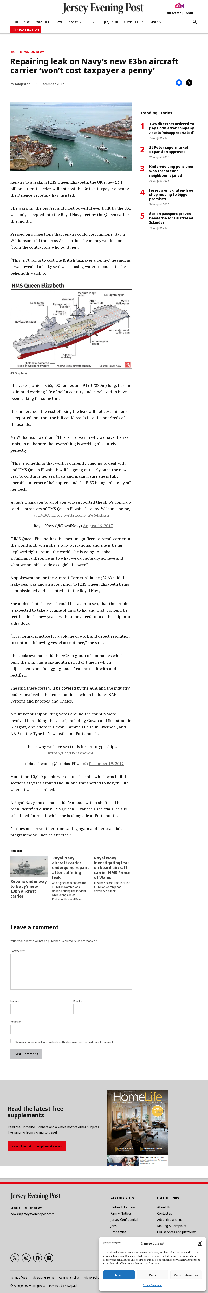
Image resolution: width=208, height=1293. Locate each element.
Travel (59, 22)
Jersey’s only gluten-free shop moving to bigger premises (171, 194)
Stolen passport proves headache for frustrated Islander (171, 218)
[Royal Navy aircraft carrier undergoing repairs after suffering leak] (73, 878)
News (27, 22)
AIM (179, 5)
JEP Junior (111, 22)
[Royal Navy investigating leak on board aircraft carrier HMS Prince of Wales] (115, 874)
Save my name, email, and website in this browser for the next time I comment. (64, 1042)
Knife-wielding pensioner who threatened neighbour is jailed (171, 171)
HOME (14, 22)
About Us (164, 1207)
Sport (73, 22)
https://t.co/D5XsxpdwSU (71, 753)
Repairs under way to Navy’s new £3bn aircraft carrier (28, 889)
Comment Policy (69, 1277)
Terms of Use (18, 1277)
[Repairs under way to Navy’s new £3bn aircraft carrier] (29, 866)
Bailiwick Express (122, 1207)
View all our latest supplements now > (37, 1146)
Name (15, 1001)
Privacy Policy (92, 1277)
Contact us (164, 1213)
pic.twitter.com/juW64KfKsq (83, 515)
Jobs (113, 1226)
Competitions (134, 22)
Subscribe (174, 13)
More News (19, 52)
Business (92, 22)
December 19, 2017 (106, 763)
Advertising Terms (43, 1277)
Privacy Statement (152, 1285)
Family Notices (121, 1213)
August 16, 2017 (98, 525)
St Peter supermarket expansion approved (169, 149)
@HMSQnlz (44, 515)
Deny (152, 1275)
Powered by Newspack (63, 1286)
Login (188, 13)
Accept (119, 1275)
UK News (38, 52)
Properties (118, 1232)
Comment (17, 951)
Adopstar (22, 84)
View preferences (186, 1275)
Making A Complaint (171, 1226)
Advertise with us (169, 1219)
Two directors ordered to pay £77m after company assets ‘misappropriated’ (171, 128)
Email (77, 1001)
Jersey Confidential (124, 1219)
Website (15, 1022)
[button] (200, 1243)
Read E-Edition (28, 29)
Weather (42, 22)
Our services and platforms (176, 1232)
